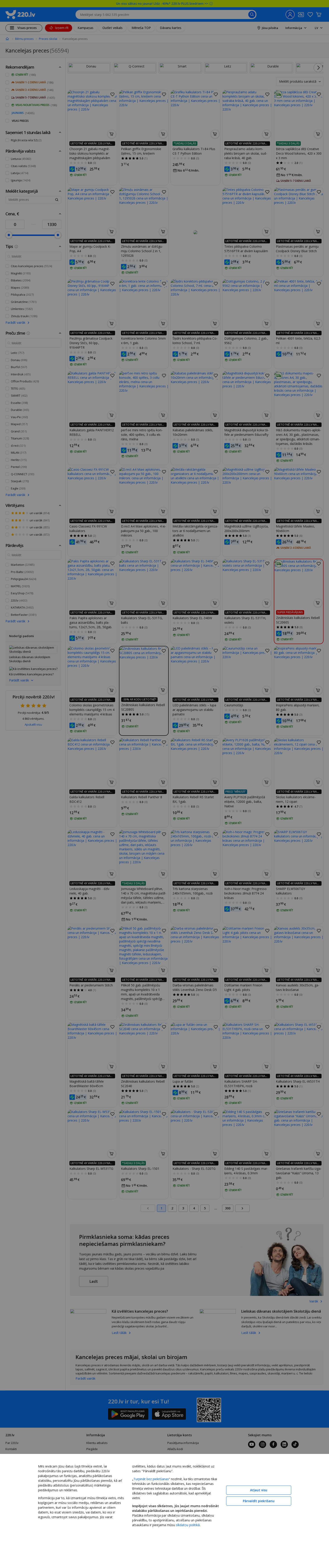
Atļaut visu (258, 1490)
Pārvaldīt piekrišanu (259, 1501)
